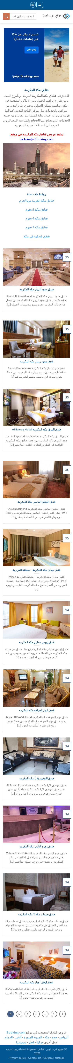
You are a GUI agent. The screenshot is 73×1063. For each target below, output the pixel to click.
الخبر (18, 1037)
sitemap (59, 1057)
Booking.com (16, 1032)
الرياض (63, 1037)
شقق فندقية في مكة (37, 236)
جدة (54, 1037)
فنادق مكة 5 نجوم (37, 209)
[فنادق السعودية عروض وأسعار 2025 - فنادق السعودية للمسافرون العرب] (56, 16)
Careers (48, 1057)
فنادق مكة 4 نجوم (37, 218)
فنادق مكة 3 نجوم (37, 227)
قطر (31, 1042)
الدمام (9, 1037)
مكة (47, 1037)
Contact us (34, 1057)
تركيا (40, 1042)
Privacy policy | (18, 1057)
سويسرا (21, 1042)
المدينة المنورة (33, 1037)
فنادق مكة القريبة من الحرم (36, 200)
